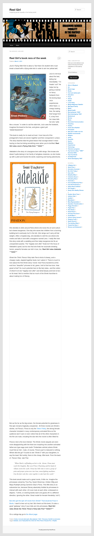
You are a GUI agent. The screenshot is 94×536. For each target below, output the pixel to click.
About (17, 45)
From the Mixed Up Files (75, 182)
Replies (54, 520)
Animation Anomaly (73, 169)
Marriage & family (73, 106)
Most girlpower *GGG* (35, 519)
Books (16, 519)
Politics (70, 126)
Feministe (71, 181)
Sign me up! (73, 77)
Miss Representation (73, 202)
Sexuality (70, 139)
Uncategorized (72, 156)
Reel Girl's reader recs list (75, 131)
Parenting (70, 124)
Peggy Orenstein (72, 206)
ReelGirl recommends (54, 519)
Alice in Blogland (73, 85)
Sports (70, 141)
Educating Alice (72, 179)
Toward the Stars (72, 225)
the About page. (32, 514)
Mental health (72, 110)
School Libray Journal (74, 217)
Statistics (70, 143)
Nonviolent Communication (76, 122)
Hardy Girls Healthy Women (76, 190)
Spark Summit (72, 221)
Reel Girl (15, 10)
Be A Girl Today (72, 171)
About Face (71, 167)
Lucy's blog (71, 102)
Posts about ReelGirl (74, 127)
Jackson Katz (71, 196)
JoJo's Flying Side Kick (25, 520)
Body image (71, 89)
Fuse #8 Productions (74, 184)
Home (11, 45)
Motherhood (71, 116)
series (69, 137)
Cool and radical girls (23, 519)
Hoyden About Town (73, 194)
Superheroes (71, 145)
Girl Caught (71, 188)
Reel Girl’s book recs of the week (27, 58)
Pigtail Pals (71, 208)
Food (69, 97)
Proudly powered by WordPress (47, 530)
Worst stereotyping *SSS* (75, 158)
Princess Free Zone (73, 213)
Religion (70, 135)
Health (70, 100)
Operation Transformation (75, 204)
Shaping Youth (72, 219)
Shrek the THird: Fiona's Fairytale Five (41, 520)
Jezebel (70, 198)
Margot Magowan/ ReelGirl (75, 104)
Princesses (45, 519)
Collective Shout (72, 177)
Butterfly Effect (72, 175)
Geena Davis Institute (74, 186)
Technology (71, 147)
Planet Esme (71, 211)
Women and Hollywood (74, 227)
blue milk (70, 173)
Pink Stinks (71, 210)
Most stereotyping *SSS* (75, 114)
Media (69, 108)
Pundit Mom (71, 215)
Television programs (74, 149)
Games (70, 98)
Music (69, 120)
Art (69, 87)
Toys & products (72, 154)
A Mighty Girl (71, 165)
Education (71, 95)
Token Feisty (41, 428)
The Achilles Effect (73, 223)
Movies (70, 118)
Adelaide (15, 520)
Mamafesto (71, 200)
